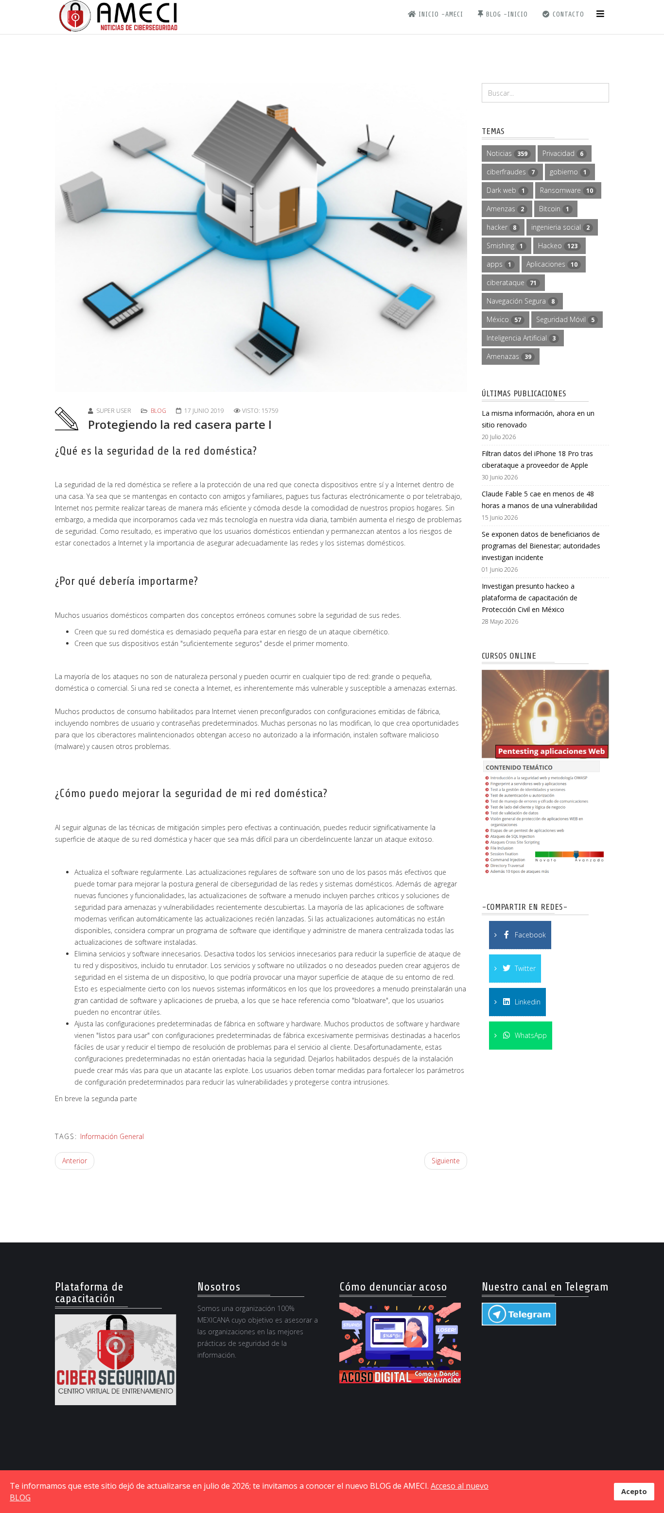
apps (499, 264)
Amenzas (505, 208)
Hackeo (557, 245)
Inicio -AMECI (439, 14)
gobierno (568, 171)
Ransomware (566, 190)
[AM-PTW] (546, 774)
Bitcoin (554, 208)
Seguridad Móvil (565, 319)
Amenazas (509, 356)
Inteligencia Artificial (521, 337)
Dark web (506, 190)
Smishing (505, 245)
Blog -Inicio (506, 14)
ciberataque (512, 282)
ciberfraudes (511, 171)
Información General (112, 1136)
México (504, 319)
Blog (158, 411)
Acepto (634, 1491)
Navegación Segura (521, 301)
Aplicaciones (551, 264)
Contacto (567, 14)
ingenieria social (560, 227)
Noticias (507, 153)
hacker (501, 227)
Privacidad (562, 153)
